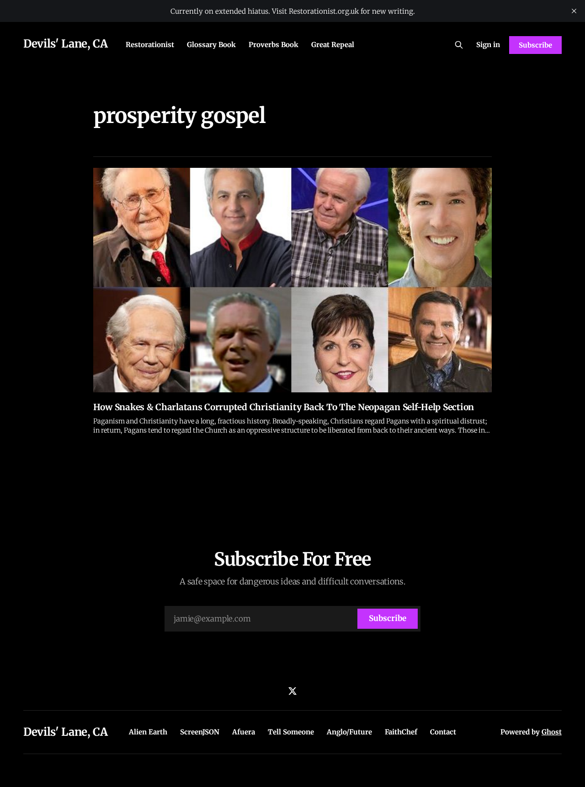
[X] (292, 691)
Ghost (552, 732)
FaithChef (401, 732)
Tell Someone (291, 732)
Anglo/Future (349, 732)
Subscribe (535, 45)
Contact (443, 732)
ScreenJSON (199, 732)
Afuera (243, 732)
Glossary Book (211, 44)
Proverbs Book (273, 44)
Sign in (488, 44)
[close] (574, 11)
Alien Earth (148, 732)
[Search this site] (459, 44)
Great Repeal (332, 44)
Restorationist (150, 44)
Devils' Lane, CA (65, 44)
